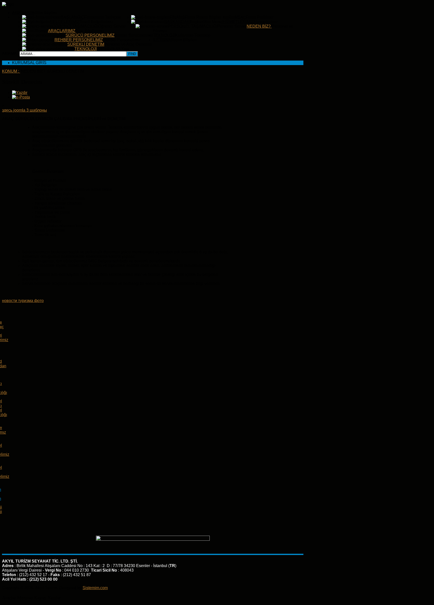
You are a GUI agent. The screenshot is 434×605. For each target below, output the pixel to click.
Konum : (11, 71)
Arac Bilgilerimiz (89, 31)
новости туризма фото (23, 300)
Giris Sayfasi (45, 13)
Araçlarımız (61, 31)
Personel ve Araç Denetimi (128, 44)
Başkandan (177, 22)
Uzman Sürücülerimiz (134, 35)
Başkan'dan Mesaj (206, 22)
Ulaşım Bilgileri (183, 40)
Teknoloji (85, 49)
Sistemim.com (95, 588)
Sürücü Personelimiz (90, 35)
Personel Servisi (232, 26)
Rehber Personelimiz (79, 40)
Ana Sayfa (23, 13)
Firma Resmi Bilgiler (203, 17)
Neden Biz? (259, 26)
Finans (177, 17)
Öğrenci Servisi (112, 26)
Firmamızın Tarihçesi (102, 17)
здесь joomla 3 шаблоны (24, 110)
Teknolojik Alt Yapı (113, 49)
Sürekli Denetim (85, 44)
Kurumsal (234, 17)
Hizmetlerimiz (238, 22)
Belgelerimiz (65, 22)
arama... (11, 54)
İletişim (161, 40)
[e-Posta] (21, 97)
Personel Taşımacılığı (192, 26)
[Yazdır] (19, 92)
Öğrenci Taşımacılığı (75, 26)
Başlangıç (72, 17)
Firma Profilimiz (260, 17)
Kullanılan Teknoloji (192, 35)
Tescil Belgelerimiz (96, 22)
